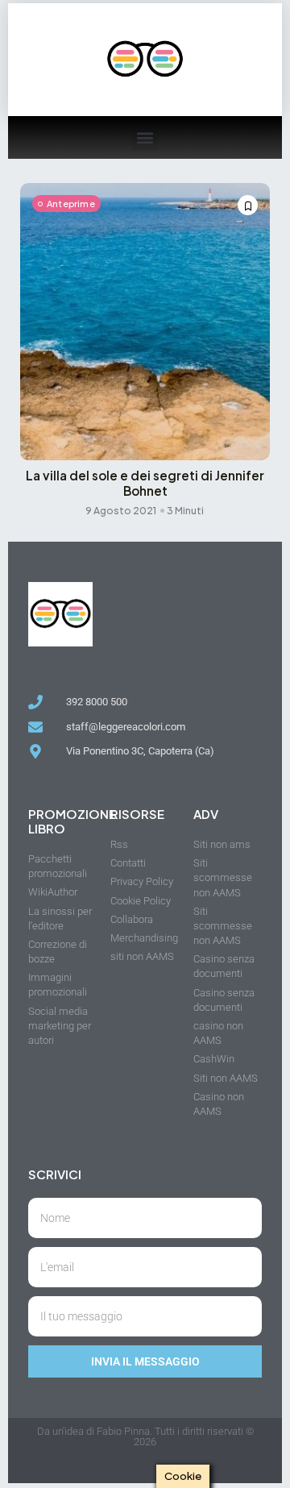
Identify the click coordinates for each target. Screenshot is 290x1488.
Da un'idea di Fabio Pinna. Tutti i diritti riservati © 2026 (145, 1436)
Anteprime (71, 203)
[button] (145, 137)
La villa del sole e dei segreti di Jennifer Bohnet (145, 483)
